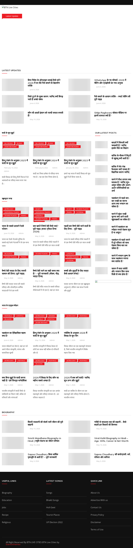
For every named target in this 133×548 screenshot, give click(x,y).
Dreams (52, 316)
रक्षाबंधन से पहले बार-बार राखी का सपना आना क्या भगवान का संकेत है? (120, 202)
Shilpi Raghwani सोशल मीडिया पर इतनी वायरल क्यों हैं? (110, 114)
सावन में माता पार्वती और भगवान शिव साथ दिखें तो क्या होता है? (120, 271)
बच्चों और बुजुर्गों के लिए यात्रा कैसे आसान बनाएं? (76, 272)
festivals (8, 316)
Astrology (9, 209)
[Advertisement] (66, 43)
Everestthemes (13, 544)
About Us (95, 492)
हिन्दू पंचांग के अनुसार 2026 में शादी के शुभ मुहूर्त (46, 334)
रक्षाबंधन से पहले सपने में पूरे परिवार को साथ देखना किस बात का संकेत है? (121, 244)
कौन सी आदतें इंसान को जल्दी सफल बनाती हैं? (45, 114)
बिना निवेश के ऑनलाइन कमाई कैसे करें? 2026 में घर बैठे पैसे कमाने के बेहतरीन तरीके (44, 83)
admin (6, 171)
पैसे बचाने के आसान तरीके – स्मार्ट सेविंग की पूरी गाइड (112, 98)
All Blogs (8, 143)
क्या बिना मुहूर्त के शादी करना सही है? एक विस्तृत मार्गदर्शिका (14, 379)
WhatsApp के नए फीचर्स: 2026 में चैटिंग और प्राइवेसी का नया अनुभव (110, 81)
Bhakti (38, 209)
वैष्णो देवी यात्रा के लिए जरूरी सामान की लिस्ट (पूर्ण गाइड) (14, 272)
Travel (23, 216)
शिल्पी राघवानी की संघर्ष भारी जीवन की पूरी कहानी (45, 423)
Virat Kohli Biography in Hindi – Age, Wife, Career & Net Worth (111, 440)
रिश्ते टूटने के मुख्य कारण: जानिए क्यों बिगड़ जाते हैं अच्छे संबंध (45, 98)
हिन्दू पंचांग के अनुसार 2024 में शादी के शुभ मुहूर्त (46, 162)
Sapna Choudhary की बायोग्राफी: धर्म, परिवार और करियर (112, 456)
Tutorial (80, 212)
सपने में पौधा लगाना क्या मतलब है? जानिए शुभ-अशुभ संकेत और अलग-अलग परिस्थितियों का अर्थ (121, 185)
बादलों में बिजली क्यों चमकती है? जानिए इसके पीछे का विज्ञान (120, 145)
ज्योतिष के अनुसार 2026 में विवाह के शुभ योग (75, 334)
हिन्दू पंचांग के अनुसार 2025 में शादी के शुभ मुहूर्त (15, 162)
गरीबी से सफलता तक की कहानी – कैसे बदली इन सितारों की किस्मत (110, 423)
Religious (8, 254)
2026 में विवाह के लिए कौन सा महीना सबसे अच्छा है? (46, 379)
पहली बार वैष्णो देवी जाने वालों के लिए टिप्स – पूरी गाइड (77, 227)
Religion (8, 319)
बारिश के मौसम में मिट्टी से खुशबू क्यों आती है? (121, 157)
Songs (49, 492)
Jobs (4, 507)
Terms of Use (97, 529)
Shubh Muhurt (41, 322)
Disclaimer (96, 522)
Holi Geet (50, 507)
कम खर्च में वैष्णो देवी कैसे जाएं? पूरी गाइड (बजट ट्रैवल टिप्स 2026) (45, 228)
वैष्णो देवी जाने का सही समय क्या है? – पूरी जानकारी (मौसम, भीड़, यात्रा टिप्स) (46, 273)
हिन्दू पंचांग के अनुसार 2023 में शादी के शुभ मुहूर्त (77, 162)
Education (7, 500)
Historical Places (12, 212)
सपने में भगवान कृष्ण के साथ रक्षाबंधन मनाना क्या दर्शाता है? (121, 258)
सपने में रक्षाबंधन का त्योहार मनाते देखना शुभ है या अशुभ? (121, 229)
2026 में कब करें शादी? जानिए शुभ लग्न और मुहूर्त (77, 379)
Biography (7, 492)
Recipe (5, 514)
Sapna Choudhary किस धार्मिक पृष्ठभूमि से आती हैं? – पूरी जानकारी (43, 456)
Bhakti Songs (52, 500)
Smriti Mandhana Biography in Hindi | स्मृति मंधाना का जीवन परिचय (44, 440)
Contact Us (96, 507)
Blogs (19, 143)
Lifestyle (39, 216)
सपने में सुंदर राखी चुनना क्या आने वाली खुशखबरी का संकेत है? (121, 216)
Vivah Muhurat (11, 147)
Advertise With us (99, 500)
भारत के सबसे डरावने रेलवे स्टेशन (13, 227)
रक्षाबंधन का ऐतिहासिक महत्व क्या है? (14, 334)
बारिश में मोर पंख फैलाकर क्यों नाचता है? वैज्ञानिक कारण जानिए (121, 169)
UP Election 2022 (54, 522)
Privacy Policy (97, 514)
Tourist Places (10, 216)
